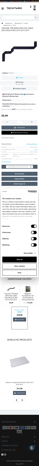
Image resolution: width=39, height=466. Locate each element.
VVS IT (21, 464)
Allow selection (19, 266)
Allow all (19, 259)
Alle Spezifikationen (32, 144)
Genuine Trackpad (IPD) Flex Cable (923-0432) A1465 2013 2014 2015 (11, 297)
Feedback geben (20, 88)
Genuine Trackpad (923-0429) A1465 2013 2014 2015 (19, 383)
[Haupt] (2, 23)
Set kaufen (20, 319)
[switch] (34, 232)
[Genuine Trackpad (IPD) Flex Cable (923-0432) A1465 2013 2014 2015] (20, 51)
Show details (28, 253)
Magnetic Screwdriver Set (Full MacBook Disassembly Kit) (28, 297)
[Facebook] (2, 455)
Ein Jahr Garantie (6, 162)
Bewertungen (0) (19, 184)
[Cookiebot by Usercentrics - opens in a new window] (28, 191)
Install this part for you (20, 133)
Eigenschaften (19, 179)
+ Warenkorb (20, 393)
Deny (19, 273)
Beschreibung (19, 174)
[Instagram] (5, 455)
